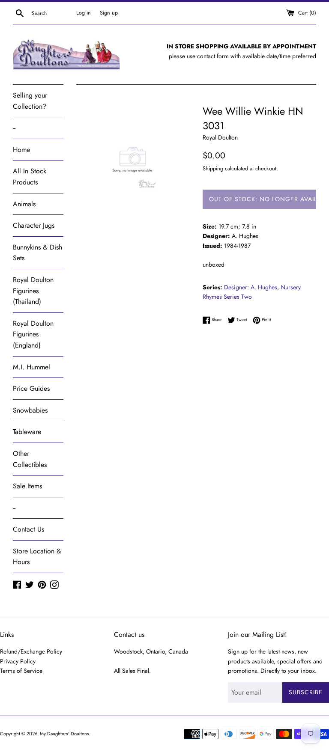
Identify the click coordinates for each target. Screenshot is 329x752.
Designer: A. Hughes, (251, 287)
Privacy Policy (18, 661)
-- (14, 128)
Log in (83, 13)
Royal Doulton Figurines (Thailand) (33, 290)
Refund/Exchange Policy (31, 651)
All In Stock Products (29, 176)
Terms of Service (21, 670)
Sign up (109, 13)
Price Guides (31, 388)
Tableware (27, 432)
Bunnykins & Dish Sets (37, 252)
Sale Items (27, 486)
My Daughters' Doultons (64, 733)
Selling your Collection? (30, 100)
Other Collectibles (30, 459)
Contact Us (28, 529)
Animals (24, 204)
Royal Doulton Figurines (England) (33, 334)
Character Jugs (33, 225)
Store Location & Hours (37, 556)
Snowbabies (30, 410)
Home (21, 150)
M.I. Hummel (31, 367)
